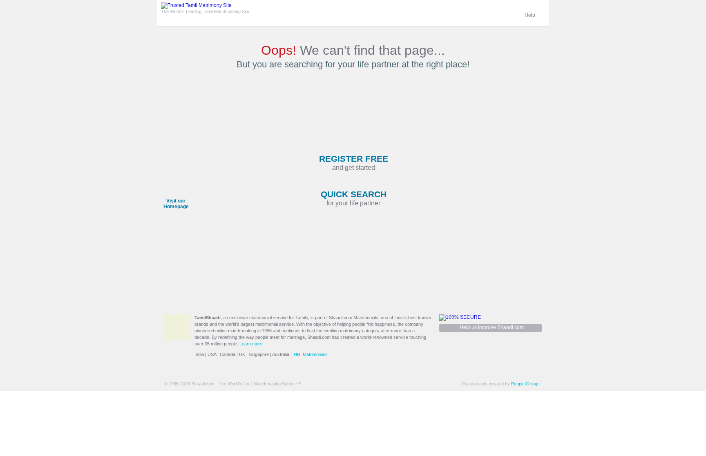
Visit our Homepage (176, 203)
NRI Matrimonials (311, 354)
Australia (280, 354)
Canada (227, 354)
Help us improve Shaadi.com (492, 327)
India (199, 354)
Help (530, 15)
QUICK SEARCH (354, 198)
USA (212, 354)
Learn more (250, 343)
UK (242, 354)
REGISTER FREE (353, 162)
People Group (524, 383)
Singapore (259, 354)
